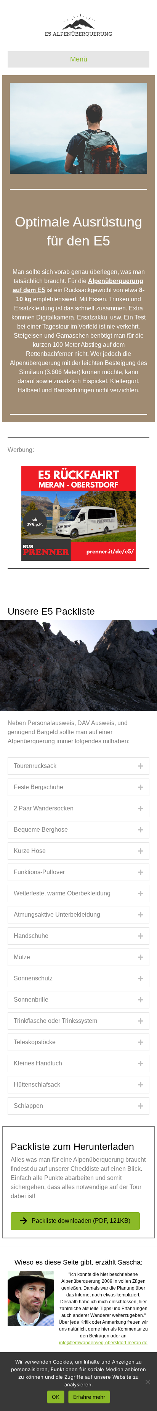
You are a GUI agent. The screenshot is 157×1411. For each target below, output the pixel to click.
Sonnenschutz (33, 978)
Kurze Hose (30, 851)
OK (55, 1397)
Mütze (22, 957)
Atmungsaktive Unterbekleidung (57, 914)
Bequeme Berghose (41, 829)
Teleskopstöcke (35, 1042)
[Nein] (147, 1382)
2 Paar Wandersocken (44, 808)
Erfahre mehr (89, 1397)
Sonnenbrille (31, 999)
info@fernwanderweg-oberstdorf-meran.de (103, 1342)
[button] (75, 1221)
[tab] (78, 766)
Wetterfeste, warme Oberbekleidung (62, 893)
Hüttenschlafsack (37, 1084)
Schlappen (28, 1106)
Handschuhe (31, 936)
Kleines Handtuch (38, 1063)
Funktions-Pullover (39, 872)
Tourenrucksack (35, 766)
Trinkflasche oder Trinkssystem (55, 1021)
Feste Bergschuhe (38, 787)
